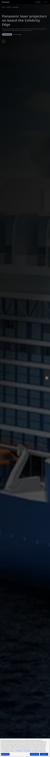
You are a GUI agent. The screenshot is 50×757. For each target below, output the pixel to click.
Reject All (44, 754)
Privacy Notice (27, 750)
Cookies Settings (5, 754)
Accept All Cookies (34, 754)
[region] (25, 747)
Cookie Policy (19, 750)
